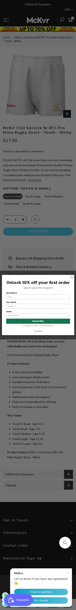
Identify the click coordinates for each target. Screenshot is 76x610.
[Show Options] (68, 315)
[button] (65, 543)
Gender (9, 311)
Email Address (11, 293)
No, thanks (38, 331)
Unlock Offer (38, 321)
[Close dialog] (71, 277)
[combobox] (37, 315)
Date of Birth (11, 302)
